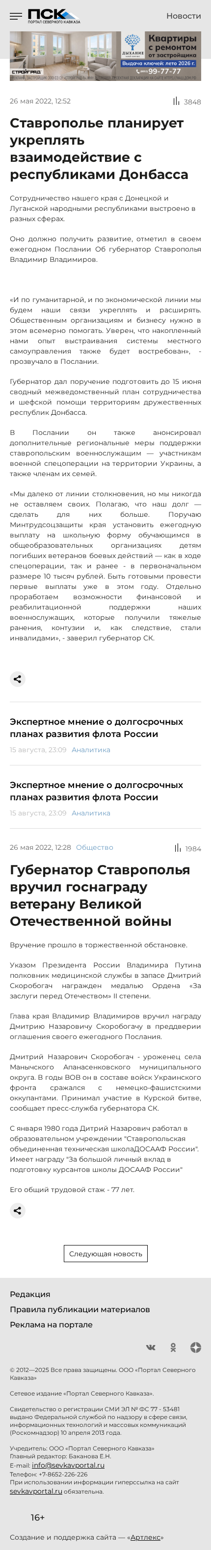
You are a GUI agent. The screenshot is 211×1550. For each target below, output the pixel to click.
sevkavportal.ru (36, 1491)
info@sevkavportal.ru (68, 1465)
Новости (183, 16)
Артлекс (145, 1537)
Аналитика (91, 749)
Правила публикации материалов (80, 1309)
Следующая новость (105, 1253)
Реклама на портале (51, 1324)
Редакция (30, 1294)
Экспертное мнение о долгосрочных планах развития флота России (96, 727)
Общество (94, 847)
